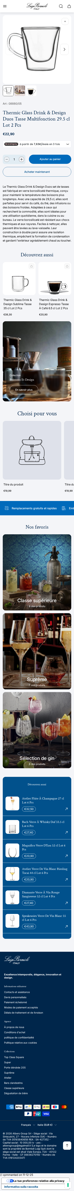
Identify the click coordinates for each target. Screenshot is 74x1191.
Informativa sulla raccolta (21, 1186)
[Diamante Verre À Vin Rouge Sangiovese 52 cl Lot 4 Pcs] (37, 898)
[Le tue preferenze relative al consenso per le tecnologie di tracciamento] (68, 1185)
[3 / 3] (31, 90)
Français (26, 1124)
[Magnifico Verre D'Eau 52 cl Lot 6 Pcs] (37, 851)
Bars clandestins (13, 1082)
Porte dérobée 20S (15, 1067)
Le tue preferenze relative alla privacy (38, 1181)
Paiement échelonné (15, 1002)
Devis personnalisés (15, 997)
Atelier (7, 1077)
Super (7, 1062)
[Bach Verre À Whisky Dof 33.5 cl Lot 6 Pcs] (37, 827)
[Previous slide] (10, 49)
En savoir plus (24, 389)
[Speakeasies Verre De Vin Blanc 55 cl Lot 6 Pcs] (37, 921)
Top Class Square (14, 1057)
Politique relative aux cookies (20, 1042)
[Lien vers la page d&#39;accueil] (17, 960)
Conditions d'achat (14, 1032)
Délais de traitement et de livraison (23, 1012)
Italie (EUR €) (45, 1124)
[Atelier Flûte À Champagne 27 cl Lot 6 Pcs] (37, 804)
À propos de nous (14, 1027)
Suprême (9, 1072)
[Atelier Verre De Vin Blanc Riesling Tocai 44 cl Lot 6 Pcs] (37, 874)
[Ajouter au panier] (31, 266)
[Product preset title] (32, 450)
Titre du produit (13, 484)
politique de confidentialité (19, 1037)
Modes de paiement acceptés (21, 1007)
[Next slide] (64, 49)
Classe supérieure (14, 1088)
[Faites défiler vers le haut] (67, 1145)
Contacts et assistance (17, 992)
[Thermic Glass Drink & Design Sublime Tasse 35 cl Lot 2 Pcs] (19, 278)
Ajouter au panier (50, 159)
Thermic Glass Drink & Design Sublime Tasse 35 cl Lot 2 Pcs (17, 304)
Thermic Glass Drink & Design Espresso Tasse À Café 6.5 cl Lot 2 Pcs (54, 304)
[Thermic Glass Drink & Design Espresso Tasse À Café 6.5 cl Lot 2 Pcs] (54, 278)
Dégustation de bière (16, 1093)
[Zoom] (65, 21)
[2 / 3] (19, 90)
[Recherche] (61, 6)
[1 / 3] (8, 90)
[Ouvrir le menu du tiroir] (5, 6)
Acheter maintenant (37, 171)
